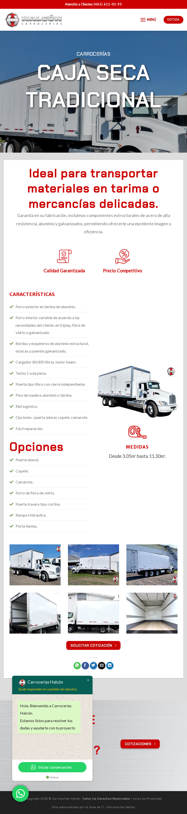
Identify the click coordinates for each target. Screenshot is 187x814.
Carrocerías (94, 54)
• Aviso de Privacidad (146, 799)
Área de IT (96, 807)
